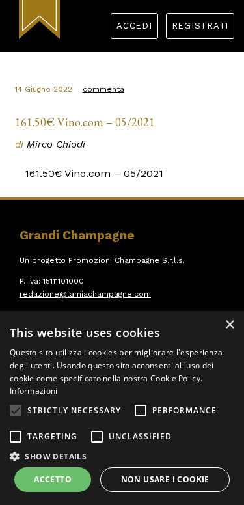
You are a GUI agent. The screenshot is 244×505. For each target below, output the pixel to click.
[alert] (122, 408)
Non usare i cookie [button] (165, 479)
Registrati (200, 26)
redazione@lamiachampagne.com (85, 294)
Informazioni (34, 390)
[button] (16, 411)
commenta (103, 89)
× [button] (229, 325)
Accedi (134, 26)
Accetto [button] (53, 479)
